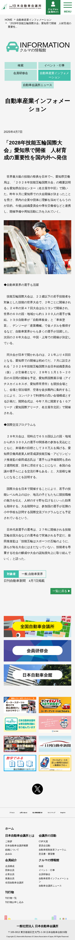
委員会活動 (44, 845)
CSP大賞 (43, 841)
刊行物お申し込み (14, 902)
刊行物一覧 (11, 898)
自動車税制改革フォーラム (52, 849)
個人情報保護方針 (37, 812)
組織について (12, 849)
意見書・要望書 (47, 854)
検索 (21, 65)
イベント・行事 (54, 65)
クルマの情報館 (49, 860)
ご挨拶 (8, 841)
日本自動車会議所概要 (16, 845)
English (62, 812)
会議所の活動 (47, 835)
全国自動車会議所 (14, 882)
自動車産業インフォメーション (33, 19)
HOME (8, 19)
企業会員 (9, 874)
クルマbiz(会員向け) (53, 10)
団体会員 (9, 870)
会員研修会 (20, 73)
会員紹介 (11, 860)
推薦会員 (9, 878)
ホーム (9, 828)
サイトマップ (51, 812)
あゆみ (8, 854)
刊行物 (9, 892)
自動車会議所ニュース (37, 85)
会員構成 (9, 866)
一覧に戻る (59, 591)
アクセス (12, 812)
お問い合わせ (23, 812)
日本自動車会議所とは (19, 835)
